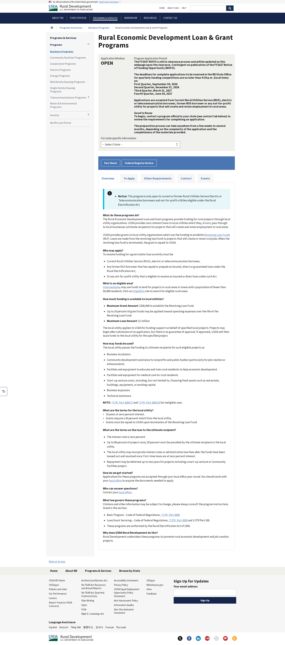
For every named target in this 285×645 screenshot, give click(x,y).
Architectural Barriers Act (94, 580)
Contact (186, 178)
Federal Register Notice (139, 163)
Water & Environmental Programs (63, 105)
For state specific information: (118, 138)
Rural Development (76, 8)
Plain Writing (87, 600)
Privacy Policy (121, 584)
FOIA (83, 609)
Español (53, 627)
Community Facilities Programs (68, 57)
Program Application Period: (150, 58)
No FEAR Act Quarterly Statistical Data (92, 594)
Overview (108, 178)
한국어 (99, 627)
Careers (53, 598)
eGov (149, 589)
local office (115, 480)
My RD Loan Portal (60, 122)
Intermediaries (112, 287)
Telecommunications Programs (68, 97)
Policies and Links (58, 589)
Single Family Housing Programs (62, 89)
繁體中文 (88, 627)
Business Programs (98, 27)
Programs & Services (71, 27)
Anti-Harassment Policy (126, 600)
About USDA (173, 8)
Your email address (186, 586)
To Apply (129, 178)
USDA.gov (54, 584)
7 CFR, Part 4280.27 (122, 402)
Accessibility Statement (126, 580)
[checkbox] (3, 391)
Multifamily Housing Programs (67, 81)
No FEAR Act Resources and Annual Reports (93, 586)
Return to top (57, 561)
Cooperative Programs (63, 63)
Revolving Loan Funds (217, 235)
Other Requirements (158, 178)
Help (184, 8)
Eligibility (139, 291)
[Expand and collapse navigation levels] (88, 44)
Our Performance (58, 593)
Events (205, 178)
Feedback (151, 593)
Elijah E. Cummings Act (92, 613)
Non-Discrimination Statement (124, 611)
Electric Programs (60, 69)
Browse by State (129, 571)
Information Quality (124, 605)
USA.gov (150, 580)
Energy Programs (60, 75)
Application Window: (113, 58)
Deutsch (63, 627)
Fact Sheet (110, 163)
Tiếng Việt (75, 627)
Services (54, 115)
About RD (71, 571)
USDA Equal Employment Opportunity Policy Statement (126, 593)
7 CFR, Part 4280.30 (149, 402)
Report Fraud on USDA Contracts (60, 604)
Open (84, 605)
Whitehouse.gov (154, 584)
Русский (121, 627)
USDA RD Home (57, 580)
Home (162, 8)
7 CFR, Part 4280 (170, 515)
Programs (56, 44)
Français (109, 627)
